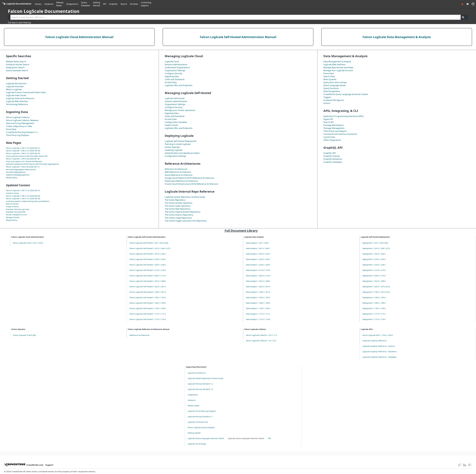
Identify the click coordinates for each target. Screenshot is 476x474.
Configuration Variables (176, 122)
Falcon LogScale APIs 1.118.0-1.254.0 (377, 335)
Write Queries (329, 79)
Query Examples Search (17, 70)
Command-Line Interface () (340, 134)
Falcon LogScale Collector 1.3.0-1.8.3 (261, 340)
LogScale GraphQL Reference (374, 340)
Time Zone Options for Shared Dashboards (24, 161)
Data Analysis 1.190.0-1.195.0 (258, 297)
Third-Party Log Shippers (17, 135)
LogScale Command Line (198, 422)
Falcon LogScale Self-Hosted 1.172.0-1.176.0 (148, 319)
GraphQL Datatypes (332, 162)
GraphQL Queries (331, 156)
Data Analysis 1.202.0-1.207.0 (258, 286)
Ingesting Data (172, 76)
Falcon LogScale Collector (18, 117)
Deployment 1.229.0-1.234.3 (374, 259)
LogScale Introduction (16, 83)
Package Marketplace (333, 125)
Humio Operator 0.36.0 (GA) (24, 335)
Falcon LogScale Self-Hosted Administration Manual (238, 37)
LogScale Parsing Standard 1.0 (200, 389)
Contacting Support (146, 4)
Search (124, 4)
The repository (178, 203)
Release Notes (59, 4)
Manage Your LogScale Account (338, 70)
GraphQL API (329, 153)
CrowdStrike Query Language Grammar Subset (345, 94)
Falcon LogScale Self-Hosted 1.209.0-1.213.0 (148, 275)
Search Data (329, 76)
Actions (326, 103)
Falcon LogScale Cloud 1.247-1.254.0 (28, 243)
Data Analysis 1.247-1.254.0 (257, 243)
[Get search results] (463, 17)
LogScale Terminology (197, 444)
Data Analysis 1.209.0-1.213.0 (258, 275)
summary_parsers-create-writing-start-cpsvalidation (27, 201)
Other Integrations (332, 140)
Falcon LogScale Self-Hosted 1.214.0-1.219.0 (148, 270)
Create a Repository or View (19, 126)
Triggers (327, 97)
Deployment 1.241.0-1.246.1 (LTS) (376, 248)
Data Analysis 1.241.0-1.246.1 (258, 248)
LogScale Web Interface (17, 101)
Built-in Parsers (12, 204)
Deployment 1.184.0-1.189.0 (374, 303)
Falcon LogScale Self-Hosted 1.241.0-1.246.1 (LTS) (150, 248)
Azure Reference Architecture (178, 175)
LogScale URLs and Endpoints (178, 85)
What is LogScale (14, 89)
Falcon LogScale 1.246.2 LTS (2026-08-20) (23, 150)
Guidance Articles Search (17, 64)
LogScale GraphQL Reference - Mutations (379, 351)
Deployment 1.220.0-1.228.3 (374, 265)
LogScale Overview (15, 86)
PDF (269, 438)
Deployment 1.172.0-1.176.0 (374, 319)
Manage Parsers (13, 217)
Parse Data (11, 129)
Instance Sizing (12, 193)
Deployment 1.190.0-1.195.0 (374, 297)
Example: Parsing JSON (15, 212)
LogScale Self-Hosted (174, 98)
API (104, 4)
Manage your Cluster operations (180, 110)
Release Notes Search (16, 61)
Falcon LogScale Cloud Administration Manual (79, 37)
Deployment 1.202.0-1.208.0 (374, 281)
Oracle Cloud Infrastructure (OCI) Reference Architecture (191, 184)
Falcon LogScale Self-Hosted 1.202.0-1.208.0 (148, 281)
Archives (134, 4)
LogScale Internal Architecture (20, 98)
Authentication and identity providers (182, 153)
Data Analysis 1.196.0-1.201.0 (258, 292)
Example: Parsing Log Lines (17, 209)
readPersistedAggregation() (17, 175)
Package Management (333, 128)
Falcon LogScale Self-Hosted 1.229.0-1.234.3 (148, 259)
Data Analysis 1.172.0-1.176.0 (258, 319)
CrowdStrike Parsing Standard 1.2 (22, 132)
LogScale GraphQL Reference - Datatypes (379, 357)
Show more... (12, 177)
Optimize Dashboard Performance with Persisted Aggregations (32, 164)
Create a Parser (12, 206)
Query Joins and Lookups (335, 82)
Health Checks (171, 125)
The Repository (175, 200)
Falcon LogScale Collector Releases (22, 120)
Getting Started (96, 4)
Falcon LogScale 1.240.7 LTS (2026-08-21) (23, 148)
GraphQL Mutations (332, 159)
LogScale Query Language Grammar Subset (206, 438)
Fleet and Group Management (20, 123)
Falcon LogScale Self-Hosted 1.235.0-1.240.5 (148, 254)
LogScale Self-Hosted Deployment (180, 141)
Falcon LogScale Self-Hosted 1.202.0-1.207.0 (148, 286)
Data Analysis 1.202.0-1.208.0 (258, 281)
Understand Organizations (177, 67)
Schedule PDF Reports (333, 100)
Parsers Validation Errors (16, 214)
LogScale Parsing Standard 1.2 (200, 384)
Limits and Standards (175, 79)
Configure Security (173, 73)
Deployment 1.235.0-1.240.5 (374, 254)
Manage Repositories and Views (338, 67)
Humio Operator (172, 147)
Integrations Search (15, 67)
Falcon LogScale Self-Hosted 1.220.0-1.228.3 (148, 265)
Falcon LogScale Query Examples (201, 427)
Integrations (72, 4)
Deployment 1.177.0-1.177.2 (374, 314)
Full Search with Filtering (19, 22)
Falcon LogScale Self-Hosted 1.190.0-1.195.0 (148, 297)
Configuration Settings (175, 156)
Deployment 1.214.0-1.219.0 (374, 270)
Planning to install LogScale (177, 144)
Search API (328, 122)
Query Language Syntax (334, 85)
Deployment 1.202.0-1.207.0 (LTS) (376, 286)
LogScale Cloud (172, 61)
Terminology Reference (17, 104)
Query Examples (85, 4)
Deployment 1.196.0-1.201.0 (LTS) (376, 292)
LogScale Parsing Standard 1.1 (200, 416)
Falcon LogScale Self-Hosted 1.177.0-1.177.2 (148, 314)
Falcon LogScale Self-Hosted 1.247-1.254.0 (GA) (149, 243)
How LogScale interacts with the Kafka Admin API (26, 156)
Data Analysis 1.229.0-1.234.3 (258, 259)
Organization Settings (175, 70)
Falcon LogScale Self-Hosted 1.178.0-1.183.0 (148, 308)
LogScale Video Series (16, 95)
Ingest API (328, 119)
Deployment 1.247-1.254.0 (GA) (375, 243)
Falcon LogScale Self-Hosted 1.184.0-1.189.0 (148, 303)
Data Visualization (331, 91)
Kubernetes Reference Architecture (181, 181)
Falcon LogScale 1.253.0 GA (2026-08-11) (22, 167)
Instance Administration (176, 64)
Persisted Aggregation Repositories (21, 169)
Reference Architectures (176, 169)
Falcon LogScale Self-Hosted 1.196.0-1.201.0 (148, 292)
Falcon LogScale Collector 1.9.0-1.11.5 (261, 335)
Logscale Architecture (197, 373)
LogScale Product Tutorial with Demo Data (26, 92)
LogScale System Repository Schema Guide (185, 197)
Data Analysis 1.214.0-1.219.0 (258, 270)
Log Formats (329, 137)
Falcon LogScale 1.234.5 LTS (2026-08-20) (23, 153)
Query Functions (331, 88)
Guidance (48, 4)
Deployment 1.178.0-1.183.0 (374, 308)
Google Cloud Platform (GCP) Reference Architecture (189, 178)
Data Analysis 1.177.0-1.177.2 (258, 314)
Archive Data (171, 82)
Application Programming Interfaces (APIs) (343, 116)
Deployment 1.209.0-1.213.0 (374, 275)
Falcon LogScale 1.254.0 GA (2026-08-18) (22, 159)
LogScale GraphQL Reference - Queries (378, 346)
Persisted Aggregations (16, 172)
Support (49, 465)
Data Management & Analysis (337, 61)
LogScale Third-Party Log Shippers (202, 411)
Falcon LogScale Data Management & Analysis (397, 37)
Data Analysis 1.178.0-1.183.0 (258, 308)
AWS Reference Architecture (178, 172)
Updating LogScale (173, 150)
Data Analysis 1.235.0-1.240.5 (258, 254)
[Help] (473, 3)
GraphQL (113, 4)
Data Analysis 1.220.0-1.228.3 (258, 265)
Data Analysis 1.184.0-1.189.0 (258, 303)
